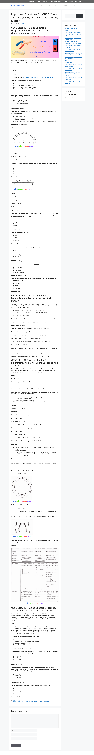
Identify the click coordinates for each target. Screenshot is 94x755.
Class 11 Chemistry (69, 1)
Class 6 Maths (31, 1)
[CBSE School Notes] (18, 5)
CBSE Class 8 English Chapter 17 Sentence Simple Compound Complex (73, 74)
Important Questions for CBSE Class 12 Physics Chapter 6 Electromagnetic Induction (31, 701)
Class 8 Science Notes (42, 1)
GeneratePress (56, 753)
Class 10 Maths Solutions (56, 1)
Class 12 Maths (78, 1)
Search (66, 13)
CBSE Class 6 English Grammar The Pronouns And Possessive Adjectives (73, 34)
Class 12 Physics (16, 700)
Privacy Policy (57, 5)
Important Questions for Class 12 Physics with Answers (38, 77)
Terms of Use (49, 5)
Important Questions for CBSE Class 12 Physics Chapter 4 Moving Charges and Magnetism (32, 703)
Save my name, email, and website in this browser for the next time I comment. (33, 741)
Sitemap (80, 5)
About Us (41, 5)
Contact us (65, 5)
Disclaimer (72, 5)
